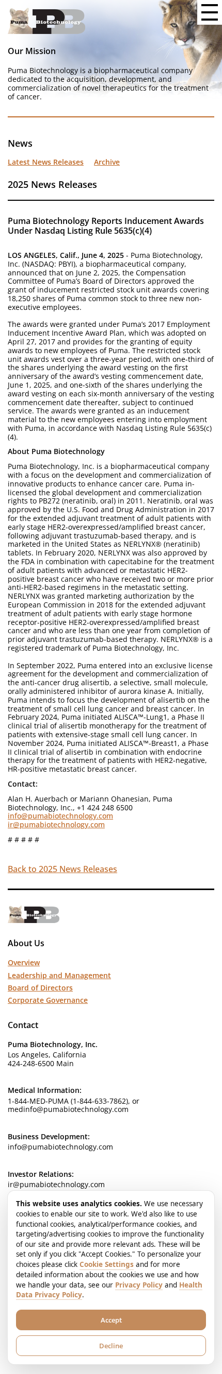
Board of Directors (40, 988)
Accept (111, 1320)
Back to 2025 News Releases (62, 869)
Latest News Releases (46, 162)
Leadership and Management (59, 975)
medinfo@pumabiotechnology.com (68, 1109)
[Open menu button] (209, 12)
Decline (111, 1345)
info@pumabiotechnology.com (60, 816)
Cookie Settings (107, 1264)
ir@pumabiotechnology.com (56, 824)
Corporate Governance (48, 1000)
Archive (107, 162)
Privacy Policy (139, 1285)
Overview (24, 962)
